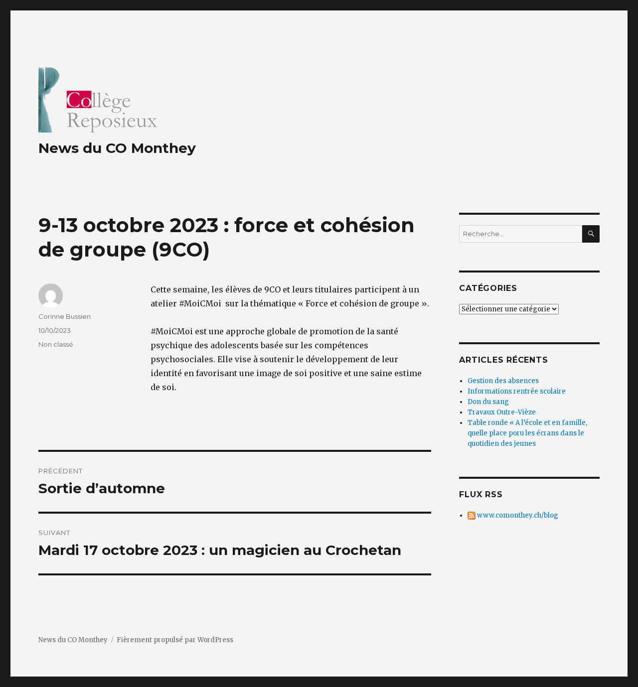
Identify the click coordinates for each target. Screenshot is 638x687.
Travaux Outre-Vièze (502, 412)
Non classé (55, 344)
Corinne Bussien (64, 316)
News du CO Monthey (117, 147)
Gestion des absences (503, 381)
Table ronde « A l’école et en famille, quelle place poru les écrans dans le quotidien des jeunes (527, 433)
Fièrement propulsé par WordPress (175, 640)
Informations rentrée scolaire (517, 391)
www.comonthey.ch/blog (517, 515)
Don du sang (488, 402)
